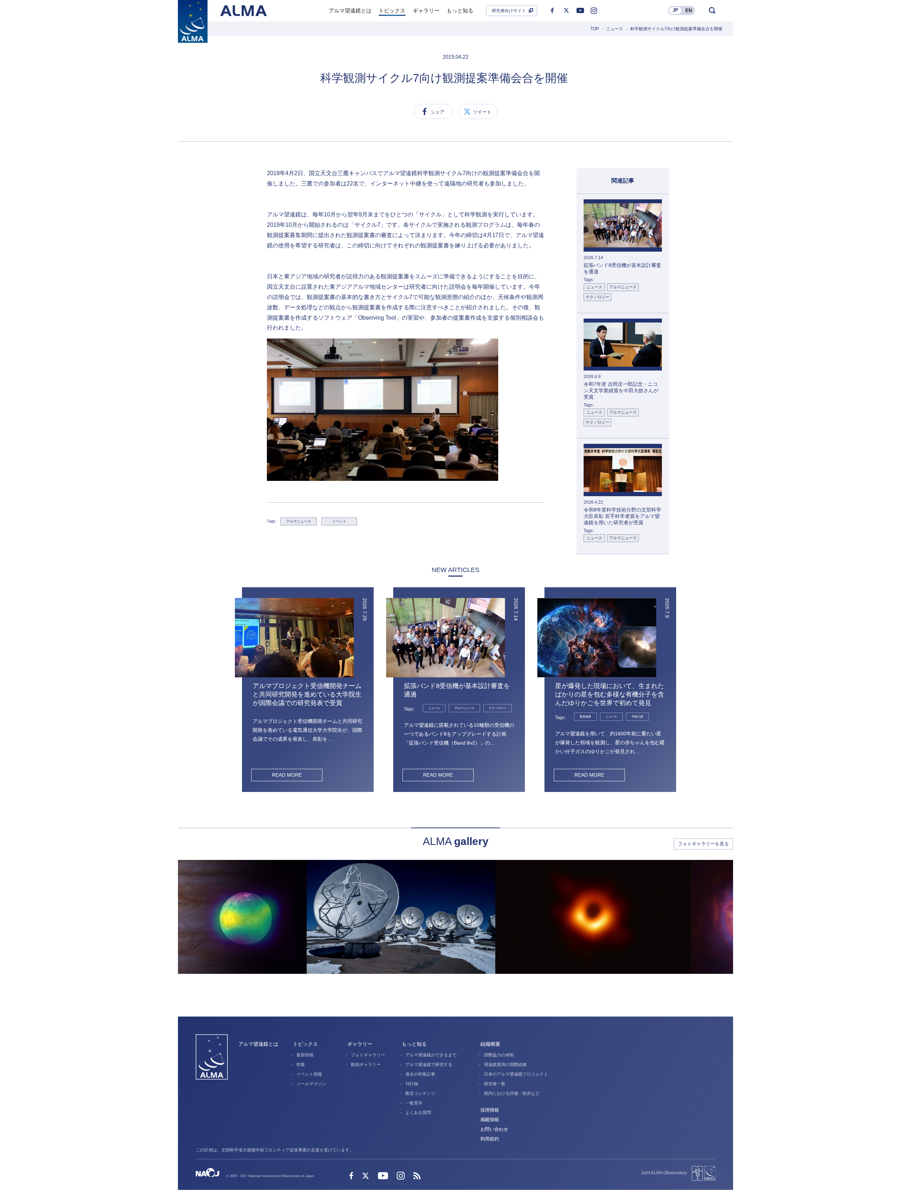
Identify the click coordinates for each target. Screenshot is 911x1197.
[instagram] (594, 10)
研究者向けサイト (509, 10)
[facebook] (552, 10)
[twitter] (566, 10)
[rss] (417, 1176)
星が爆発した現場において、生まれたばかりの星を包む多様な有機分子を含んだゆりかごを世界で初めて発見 (609, 694)
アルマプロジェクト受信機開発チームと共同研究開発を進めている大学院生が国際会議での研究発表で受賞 (307, 694)
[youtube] (580, 10)
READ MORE (287, 775)
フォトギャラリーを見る (703, 843)
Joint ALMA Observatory (664, 1172)
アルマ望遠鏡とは (258, 1043)
